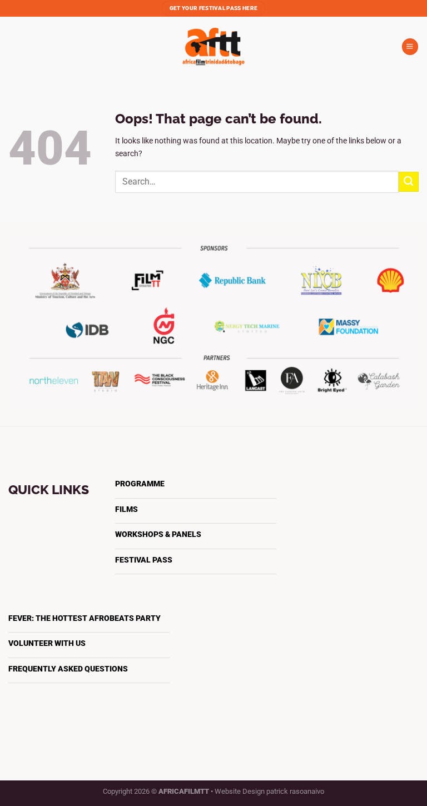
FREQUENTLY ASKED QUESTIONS (68, 669)
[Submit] (409, 182)
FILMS (126, 509)
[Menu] (410, 46)
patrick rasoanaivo (295, 791)
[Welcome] (213, 46)
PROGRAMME (140, 484)
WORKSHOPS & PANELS (158, 534)
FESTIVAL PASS (143, 560)
